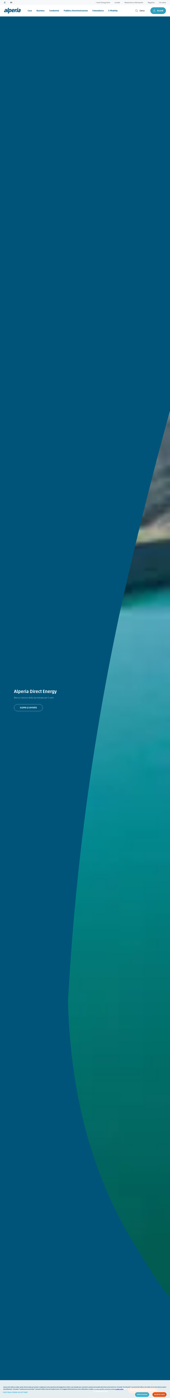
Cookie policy (119, 1389)
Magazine (151, 3)
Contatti (117, 3)
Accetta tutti (159, 1394)
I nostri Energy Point (103, 3)
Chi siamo (162, 3)
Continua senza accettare (15, 1392)
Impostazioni (142, 1394)
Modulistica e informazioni (134, 3)
